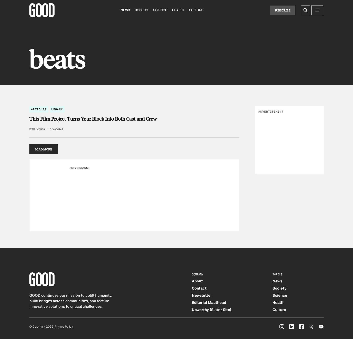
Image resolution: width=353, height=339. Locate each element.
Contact (199, 288)
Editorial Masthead (209, 302)
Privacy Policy (64, 326)
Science (160, 10)
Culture (196, 10)
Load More (43, 149)
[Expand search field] (305, 10)
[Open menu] (317, 10)
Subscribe (282, 10)
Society (141, 10)
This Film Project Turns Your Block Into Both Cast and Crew (93, 119)
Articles (38, 109)
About (197, 281)
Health (178, 10)
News (125, 10)
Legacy (57, 109)
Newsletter (202, 295)
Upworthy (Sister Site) (211, 309)
